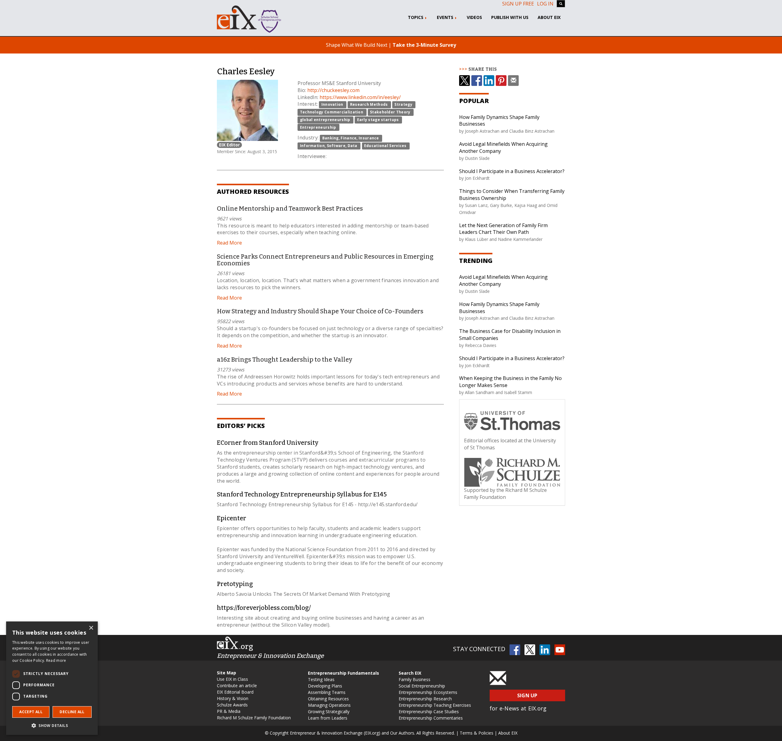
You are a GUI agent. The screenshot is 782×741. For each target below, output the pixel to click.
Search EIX (410, 673)
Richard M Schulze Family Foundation (254, 718)
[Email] (513, 80)
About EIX (549, 17)
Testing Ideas (321, 679)
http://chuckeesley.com (333, 90)
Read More (229, 242)
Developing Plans (325, 686)
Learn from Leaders (327, 718)
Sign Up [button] (527, 695)
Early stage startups (378, 119)
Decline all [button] (72, 711)
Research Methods (369, 104)
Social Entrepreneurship (422, 686)
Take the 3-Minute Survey (424, 45)
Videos (474, 17)
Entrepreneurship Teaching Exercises (435, 705)
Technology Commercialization (331, 112)
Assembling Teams (326, 692)
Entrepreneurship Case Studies (429, 711)
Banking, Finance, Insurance (350, 138)
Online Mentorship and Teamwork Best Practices (290, 208)
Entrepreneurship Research (425, 699)
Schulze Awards (232, 705)
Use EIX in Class (232, 679)
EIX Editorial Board (235, 692)
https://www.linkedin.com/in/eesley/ (360, 97)
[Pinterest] (501, 80)
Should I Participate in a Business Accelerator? (512, 171)
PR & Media (228, 711)
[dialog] (52, 678)
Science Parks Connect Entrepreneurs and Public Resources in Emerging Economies (325, 260)
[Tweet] (464, 80)
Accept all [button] (30, 711)
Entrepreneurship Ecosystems (428, 692)
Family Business (414, 679)
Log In (545, 3)
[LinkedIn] (489, 80)
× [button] (91, 628)
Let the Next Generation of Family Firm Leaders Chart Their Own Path (503, 229)
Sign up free (518, 3)
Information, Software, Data (328, 145)
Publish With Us (509, 17)
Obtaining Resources (328, 699)
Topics (416, 17)
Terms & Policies (476, 733)
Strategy (403, 104)
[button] (52, 725)
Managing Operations (329, 705)
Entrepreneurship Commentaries (431, 718)
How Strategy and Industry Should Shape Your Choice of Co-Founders (320, 311)
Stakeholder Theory (390, 112)
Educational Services (385, 145)
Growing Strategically (328, 711)
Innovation (332, 104)
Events (446, 17)
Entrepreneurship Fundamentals (343, 673)
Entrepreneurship (318, 127)
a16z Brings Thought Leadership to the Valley (284, 359)
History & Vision (232, 698)
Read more (56, 660)
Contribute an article (237, 685)
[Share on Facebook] (476, 80)
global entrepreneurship (325, 119)
